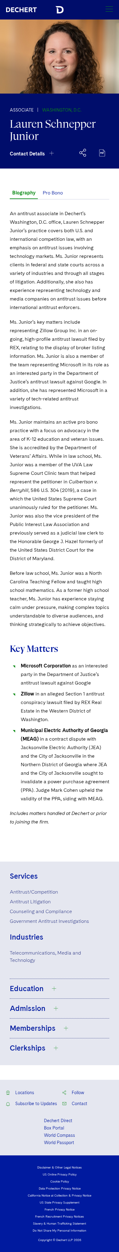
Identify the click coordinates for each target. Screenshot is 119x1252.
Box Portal (54, 1128)
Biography (23, 193)
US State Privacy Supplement (59, 1202)
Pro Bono (53, 193)
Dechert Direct (58, 1120)
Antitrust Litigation (30, 902)
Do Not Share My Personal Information (59, 1230)
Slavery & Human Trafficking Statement (59, 1223)
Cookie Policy (59, 1181)
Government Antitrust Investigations (49, 921)
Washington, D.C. (61, 110)
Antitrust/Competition (34, 892)
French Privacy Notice (59, 1209)
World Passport (59, 1142)
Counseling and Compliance (41, 911)
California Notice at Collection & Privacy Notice (59, 1195)
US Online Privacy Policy (60, 1174)
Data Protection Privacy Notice (60, 1188)
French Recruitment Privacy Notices (59, 1216)
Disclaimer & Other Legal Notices (59, 1167)
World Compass (59, 1135)
